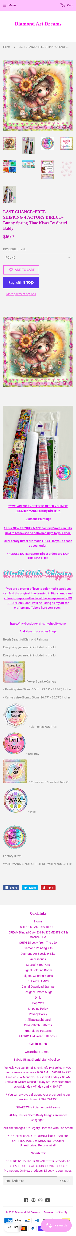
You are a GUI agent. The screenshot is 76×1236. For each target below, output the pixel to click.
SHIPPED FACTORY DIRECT (38, 927)
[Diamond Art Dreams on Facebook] (26, 1200)
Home (6, 46)
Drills (38, 997)
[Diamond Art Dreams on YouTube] (47, 1200)
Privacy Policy (38, 1014)
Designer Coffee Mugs (38, 992)
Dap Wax (38, 1003)
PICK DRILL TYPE (14, 249)
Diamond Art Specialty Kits (38, 953)
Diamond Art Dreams (38, 24)
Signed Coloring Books (38, 975)
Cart (69, 5)
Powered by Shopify (55, 1212)
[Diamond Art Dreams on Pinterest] (33, 1200)
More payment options (21, 294)
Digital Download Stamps (38, 986)
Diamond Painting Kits (38, 948)
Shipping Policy (38, 1008)
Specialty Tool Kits (38, 964)
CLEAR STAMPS (38, 981)
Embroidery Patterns (38, 1030)
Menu (12, 5)
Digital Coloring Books (38, 970)
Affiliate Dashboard (38, 1019)
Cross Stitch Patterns (38, 1025)
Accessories (38, 959)
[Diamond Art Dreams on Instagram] (40, 1200)
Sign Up (65, 1181)
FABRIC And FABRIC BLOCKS (38, 1036)
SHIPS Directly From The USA (38, 942)
